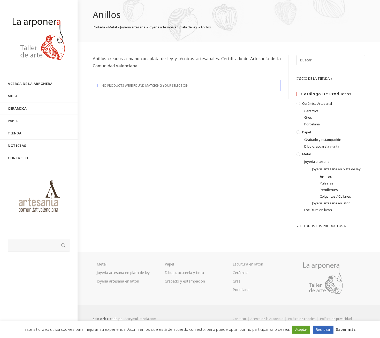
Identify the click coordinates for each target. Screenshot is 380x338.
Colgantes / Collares (335, 196)
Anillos (326, 176)
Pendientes (329, 189)
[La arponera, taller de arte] (324, 278)
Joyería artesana (132, 27)
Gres (308, 117)
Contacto (239, 319)
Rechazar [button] (323, 329)
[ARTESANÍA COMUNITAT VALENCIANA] (39, 196)
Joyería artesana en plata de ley (173, 27)
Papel (306, 132)
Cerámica (311, 111)
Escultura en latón (318, 209)
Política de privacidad (336, 319)
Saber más (346, 329)
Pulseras (326, 183)
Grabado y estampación (322, 139)
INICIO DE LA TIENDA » (314, 78)
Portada (99, 27)
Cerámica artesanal (317, 103)
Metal (112, 27)
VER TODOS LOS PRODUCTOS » (321, 225)
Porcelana (312, 124)
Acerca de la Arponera (267, 319)
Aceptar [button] (301, 329)
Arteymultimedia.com (140, 319)
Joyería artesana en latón (331, 203)
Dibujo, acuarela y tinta (321, 146)
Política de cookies (302, 319)
